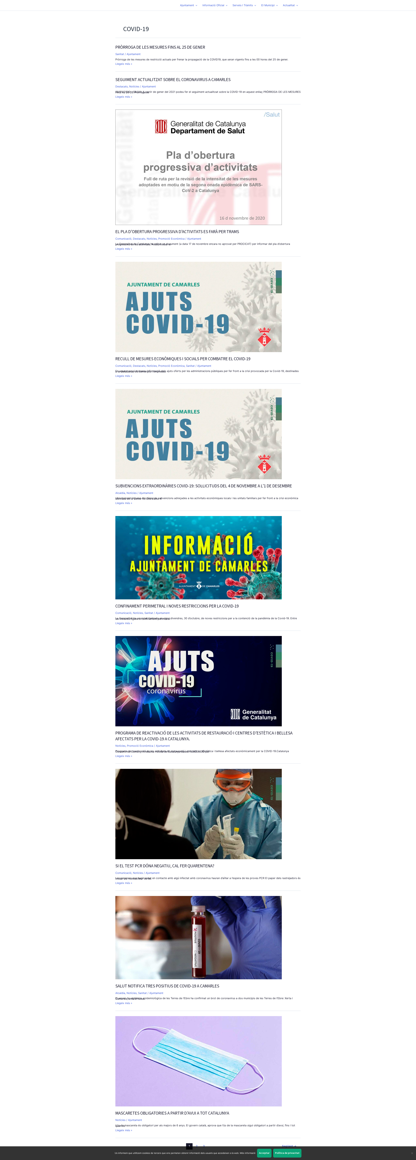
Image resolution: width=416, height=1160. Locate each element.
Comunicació (123, 238)
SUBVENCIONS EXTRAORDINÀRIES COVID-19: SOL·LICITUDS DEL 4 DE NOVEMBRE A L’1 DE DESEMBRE (203, 486)
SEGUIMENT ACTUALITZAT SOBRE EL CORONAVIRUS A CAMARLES (173, 80)
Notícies (134, 86)
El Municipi (268, 5)
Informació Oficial (213, 5)
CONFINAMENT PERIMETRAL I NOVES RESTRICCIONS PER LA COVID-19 (177, 606)
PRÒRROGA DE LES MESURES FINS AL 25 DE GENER (160, 47)
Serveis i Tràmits (243, 5)
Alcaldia (120, 493)
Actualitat (289, 5)
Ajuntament (187, 5)
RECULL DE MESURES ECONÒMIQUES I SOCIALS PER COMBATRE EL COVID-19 (182, 359)
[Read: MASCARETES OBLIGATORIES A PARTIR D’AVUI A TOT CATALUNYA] (198, 1061)
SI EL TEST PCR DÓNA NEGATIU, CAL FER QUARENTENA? (164, 866)
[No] (412, 1153)
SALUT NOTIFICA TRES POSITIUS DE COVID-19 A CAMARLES (167, 986)
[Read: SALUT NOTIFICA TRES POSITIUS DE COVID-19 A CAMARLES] (198, 937)
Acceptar (264, 1153)
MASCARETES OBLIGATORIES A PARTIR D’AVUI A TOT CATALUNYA (172, 1113)
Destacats (121, 86)
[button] (195, 5)
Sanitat (119, 54)
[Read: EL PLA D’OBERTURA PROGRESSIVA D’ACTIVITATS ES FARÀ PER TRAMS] (198, 167)
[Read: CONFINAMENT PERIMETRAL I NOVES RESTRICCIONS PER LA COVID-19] (198, 557)
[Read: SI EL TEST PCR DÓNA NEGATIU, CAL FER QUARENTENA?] (198, 813)
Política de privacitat (287, 1153)
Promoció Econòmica (171, 238)
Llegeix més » (123, 1130)
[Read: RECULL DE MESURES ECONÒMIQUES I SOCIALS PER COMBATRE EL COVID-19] (198, 306)
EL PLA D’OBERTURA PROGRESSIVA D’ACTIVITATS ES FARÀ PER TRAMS (177, 232)
